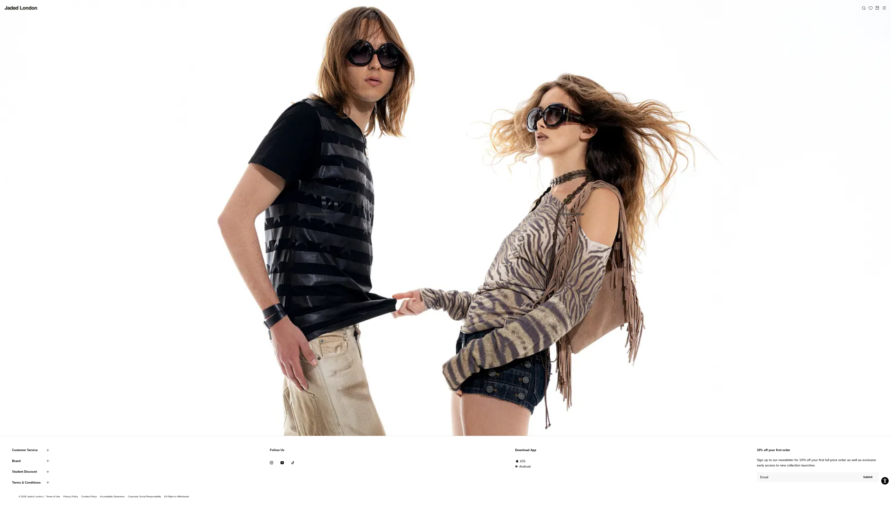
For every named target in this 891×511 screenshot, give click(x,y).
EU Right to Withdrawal (176, 496)
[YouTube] (282, 462)
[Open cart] (877, 8)
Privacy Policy (70, 496)
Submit (867, 477)
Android (525, 466)
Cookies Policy (89, 496)
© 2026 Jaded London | (32, 496)
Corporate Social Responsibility (144, 496)
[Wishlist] (870, 8)
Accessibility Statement (112, 496)
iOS (522, 461)
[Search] (864, 8)
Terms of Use (53, 496)
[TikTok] (292, 462)
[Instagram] (271, 462)
